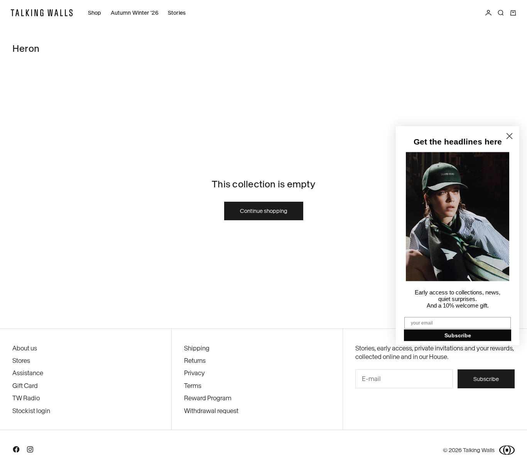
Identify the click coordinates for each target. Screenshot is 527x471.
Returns (195, 360)
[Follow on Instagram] (30, 451)
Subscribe (457, 335)
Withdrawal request (211, 411)
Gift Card (25, 385)
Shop (94, 12)
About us (24, 348)
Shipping (196, 348)
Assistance (27, 373)
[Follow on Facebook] (16, 451)
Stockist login (31, 411)
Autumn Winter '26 (135, 12)
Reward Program (207, 398)
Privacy (194, 373)
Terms (192, 385)
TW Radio (26, 398)
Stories (177, 12)
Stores (21, 360)
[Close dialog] (509, 136)
